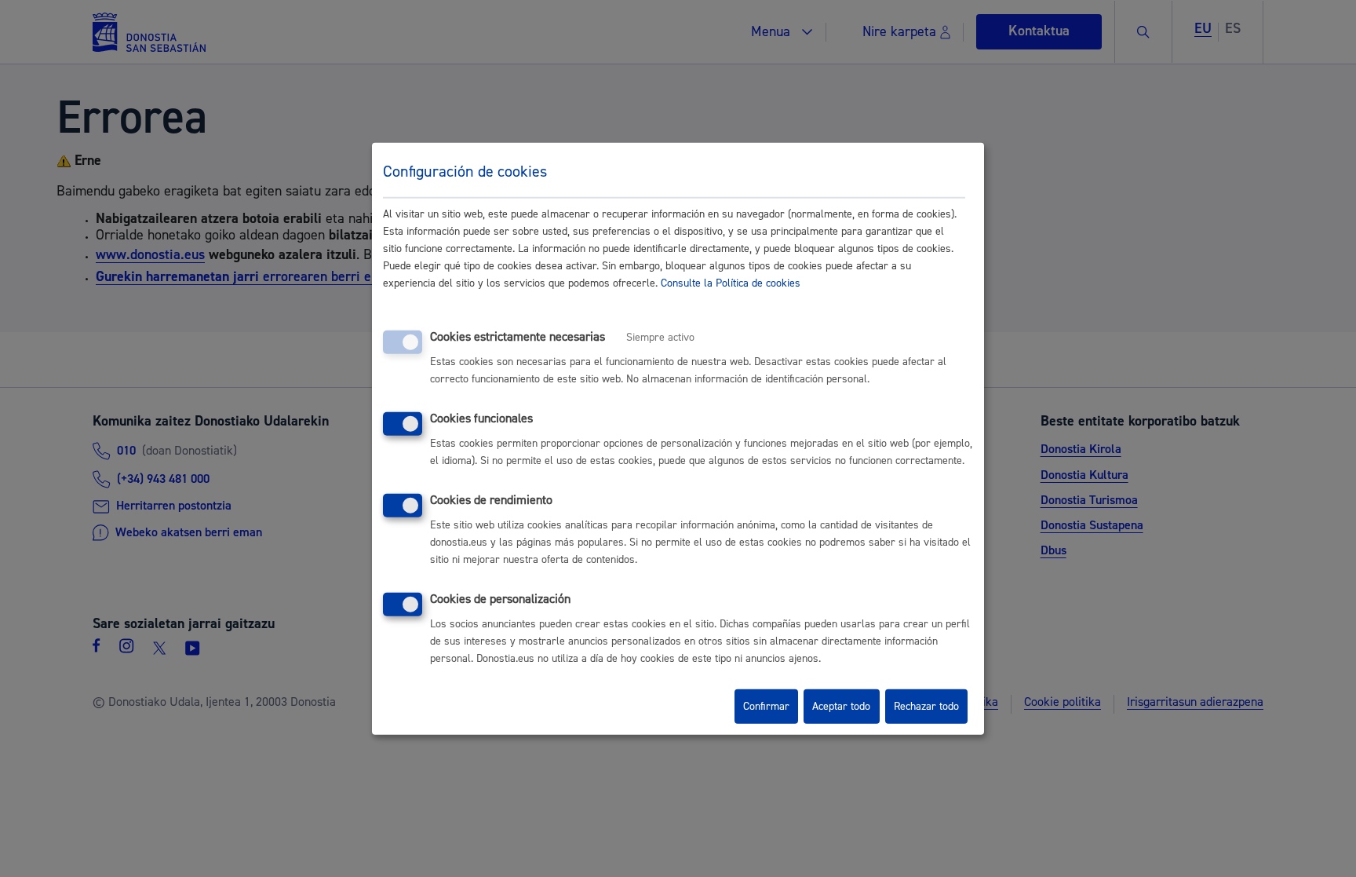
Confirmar (766, 707)
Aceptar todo (841, 707)
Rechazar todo (926, 707)
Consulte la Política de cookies (730, 283)
